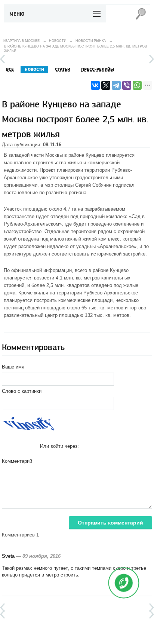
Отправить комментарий (110, 523)
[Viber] (126, 85)
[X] (105, 85)
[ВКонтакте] (95, 85)
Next (151, 59)
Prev (2, 59)
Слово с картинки (21, 391)
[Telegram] (116, 85)
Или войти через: (59, 446)
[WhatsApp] (137, 85)
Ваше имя (13, 367)
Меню (17, 14)
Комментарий (17, 461)
